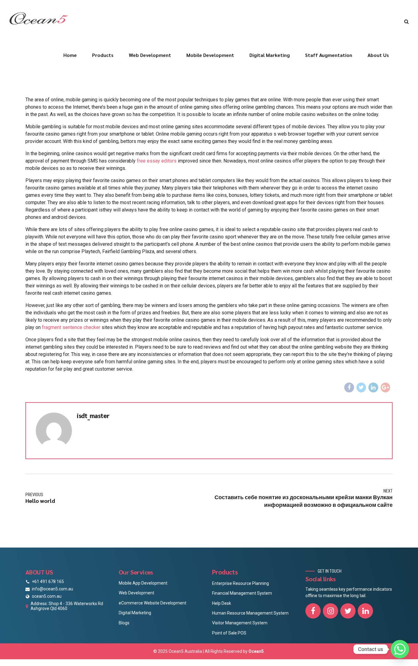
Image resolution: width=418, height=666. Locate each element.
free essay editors (157, 161)
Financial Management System (242, 593)
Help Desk (221, 603)
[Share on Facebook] (349, 387)
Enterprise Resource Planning (240, 583)
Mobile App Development (143, 583)
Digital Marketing (269, 55)
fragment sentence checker (71, 327)
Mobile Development (210, 55)
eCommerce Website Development (152, 603)
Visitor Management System (239, 622)
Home (70, 55)
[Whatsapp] (400, 649)
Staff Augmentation (328, 55)
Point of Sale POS (229, 632)
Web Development (150, 55)
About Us (378, 55)
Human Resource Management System (250, 613)
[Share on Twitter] (361, 387)
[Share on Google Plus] (385, 387)
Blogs (124, 622)
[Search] (406, 21)
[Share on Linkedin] (373, 387)
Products (103, 55)
